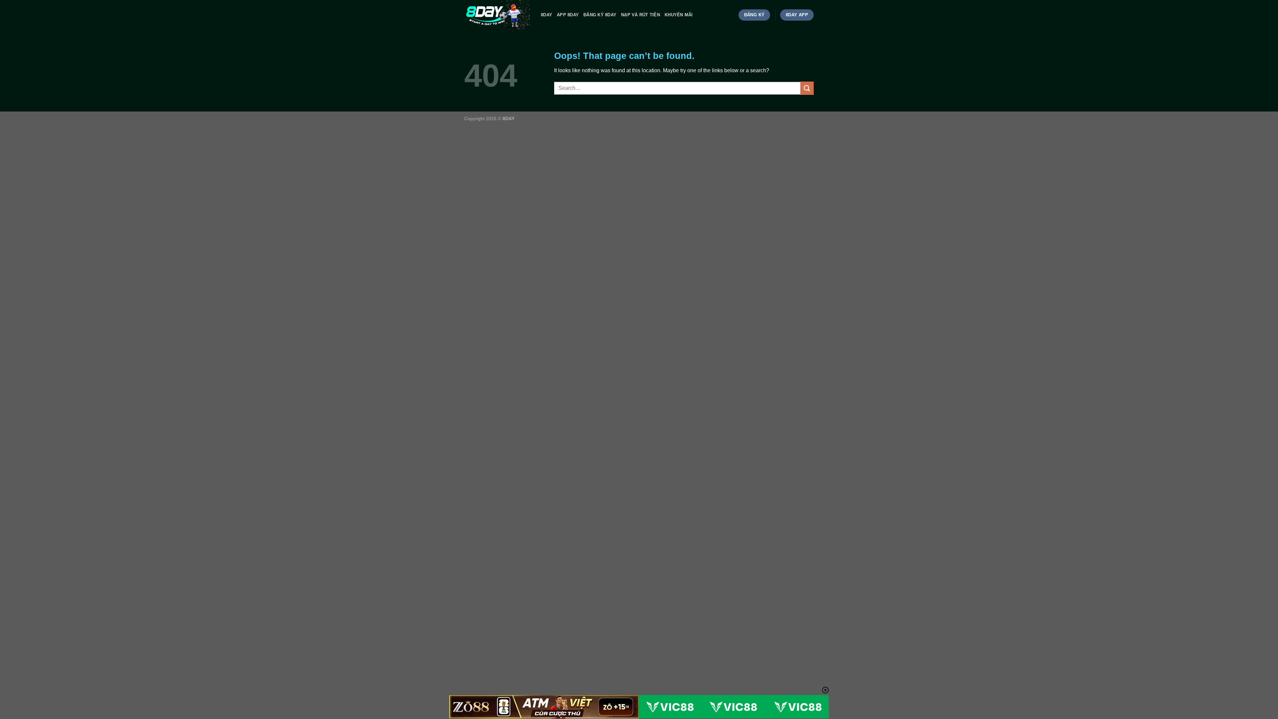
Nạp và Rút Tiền (640, 14)
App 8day (568, 14)
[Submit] (807, 88)
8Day (546, 14)
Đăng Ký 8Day (599, 14)
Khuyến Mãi (679, 14)
